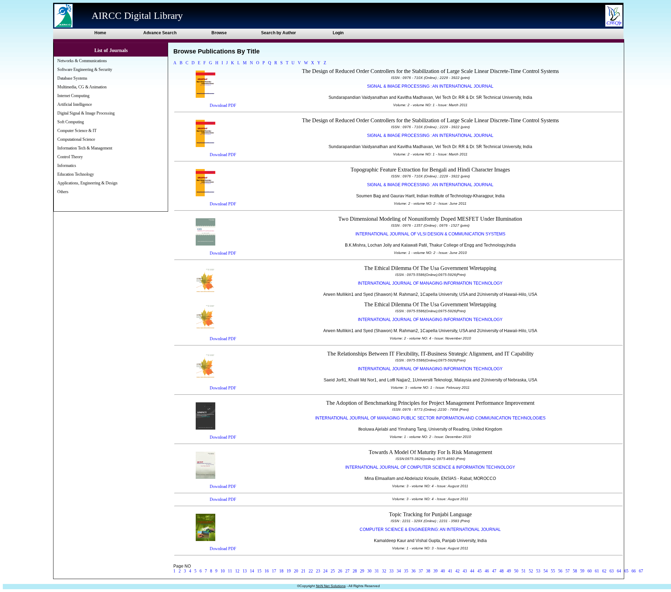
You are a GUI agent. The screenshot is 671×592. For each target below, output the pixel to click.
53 (538, 571)
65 (626, 571)
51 (523, 571)
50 (516, 571)
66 (634, 571)
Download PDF (223, 105)
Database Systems (72, 78)
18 (281, 571)
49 (509, 571)
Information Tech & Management (84, 148)
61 (597, 571)
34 (399, 571)
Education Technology (75, 174)
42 (457, 571)
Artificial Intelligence (74, 104)
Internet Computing (73, 95)
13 (245, 571)
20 (296, 571)
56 (560, 571)
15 (259, 571)
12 (237, 571)
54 (545, 571)
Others (62, 191)
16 (267, 571)
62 (604, 571)
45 (479, 571)
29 (362, 571)
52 (531, 571)
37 (421, 571)
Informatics (66, 165)
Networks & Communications (82, 60)
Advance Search (159, 32)
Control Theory (70, 156)
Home (100, 32)
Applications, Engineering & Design (87, 183)
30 (369, 571)
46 (487, 571)
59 (582, 571)
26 (340, 571)
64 (619, 571)
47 (494, 571)
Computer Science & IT (76, 130)
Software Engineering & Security (84, 69)
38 (428, 571)
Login (338, 32)
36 (413, 571)
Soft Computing (70, 121)
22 (311, 571)
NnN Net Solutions (331, 586)
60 (589, 571)
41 (450, 571)
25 (333, 571)
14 (252, 571)
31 (377, 571)
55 (553, 571)
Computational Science (76, 139)
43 (465, 571)
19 (289, 571)
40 (443, 571)
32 (384, 571)
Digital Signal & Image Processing (86, 113)
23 (318, 571)
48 (501, 571)
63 (611, 571)
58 (575, 571)
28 (355, 571)
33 (391, 571)
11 (230, 571)
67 (641, 571)
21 (303, 571)
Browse (219, 32)
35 (406, 571)
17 (274, 571)
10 (223, 571)
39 (435, 571)
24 (325, 571)
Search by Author (278, 32)
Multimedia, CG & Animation (82, 87)
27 (347, 571)
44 (472, 571)
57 (567, 571)
